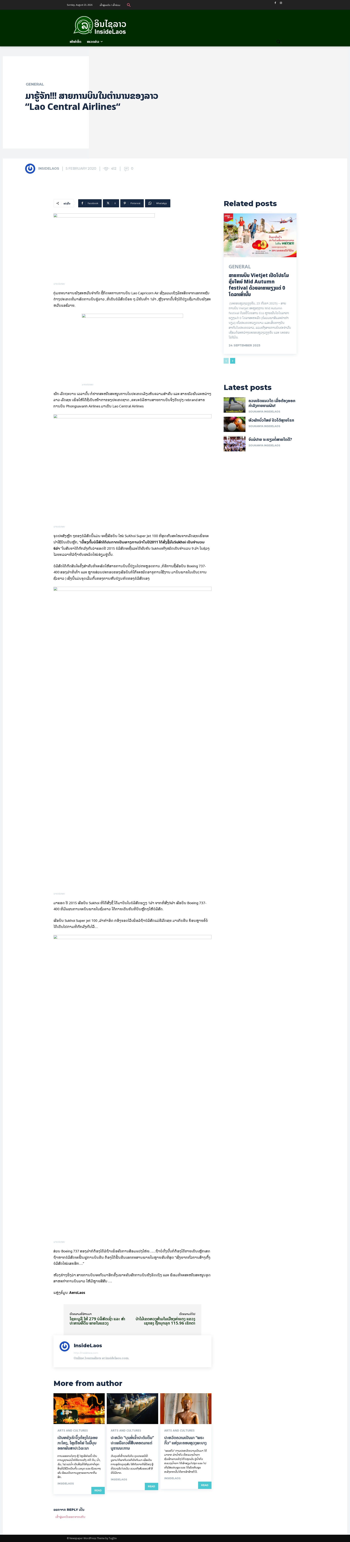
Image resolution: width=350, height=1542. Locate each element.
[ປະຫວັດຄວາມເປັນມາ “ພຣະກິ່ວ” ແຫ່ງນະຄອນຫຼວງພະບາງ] (185, 1408)
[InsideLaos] (31, 169)
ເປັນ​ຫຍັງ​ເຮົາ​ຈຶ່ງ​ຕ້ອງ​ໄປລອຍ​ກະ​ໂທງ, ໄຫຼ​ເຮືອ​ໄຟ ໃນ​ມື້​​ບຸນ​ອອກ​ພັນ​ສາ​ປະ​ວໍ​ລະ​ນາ (78, 1442)
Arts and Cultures (73, 1430)
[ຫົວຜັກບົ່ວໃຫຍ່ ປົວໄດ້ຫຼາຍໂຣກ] (234, 424)
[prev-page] (226, 361)
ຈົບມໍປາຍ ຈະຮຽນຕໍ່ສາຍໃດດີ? (270, 439)
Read (98, 1490)
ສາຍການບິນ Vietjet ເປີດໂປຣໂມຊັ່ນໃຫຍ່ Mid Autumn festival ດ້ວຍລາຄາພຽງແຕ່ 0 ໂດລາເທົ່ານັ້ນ (259, 284)
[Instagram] (281, 3)
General (35, 84)
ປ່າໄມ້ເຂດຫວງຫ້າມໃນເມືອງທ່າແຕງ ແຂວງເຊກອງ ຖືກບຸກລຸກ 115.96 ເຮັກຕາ (165, 1320)
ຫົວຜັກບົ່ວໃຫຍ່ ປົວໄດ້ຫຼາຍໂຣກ (271, 420)
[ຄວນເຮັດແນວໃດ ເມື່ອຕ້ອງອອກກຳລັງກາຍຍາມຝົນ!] (234, 405)
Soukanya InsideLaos (264, 411)
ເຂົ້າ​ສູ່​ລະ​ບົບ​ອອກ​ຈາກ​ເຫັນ (70, 1516)
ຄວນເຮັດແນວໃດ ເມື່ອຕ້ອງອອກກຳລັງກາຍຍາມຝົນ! (272, 403)
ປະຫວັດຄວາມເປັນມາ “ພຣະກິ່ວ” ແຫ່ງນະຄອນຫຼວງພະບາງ (185, 1440)
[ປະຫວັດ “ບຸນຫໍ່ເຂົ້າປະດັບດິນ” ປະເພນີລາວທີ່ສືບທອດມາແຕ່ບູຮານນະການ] (132, 1408)
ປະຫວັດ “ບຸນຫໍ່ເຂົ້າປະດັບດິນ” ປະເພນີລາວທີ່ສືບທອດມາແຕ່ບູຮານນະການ (132, 1442)
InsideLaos (48, 168)
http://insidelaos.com (86, 1352)
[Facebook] (275, 3)
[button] (129, 5)
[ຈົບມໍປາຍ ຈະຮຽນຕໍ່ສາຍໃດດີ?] (234, 443)
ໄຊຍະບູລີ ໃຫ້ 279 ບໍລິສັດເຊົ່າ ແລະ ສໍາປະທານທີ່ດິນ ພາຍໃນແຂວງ (97, 1320)
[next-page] (232, 361)
